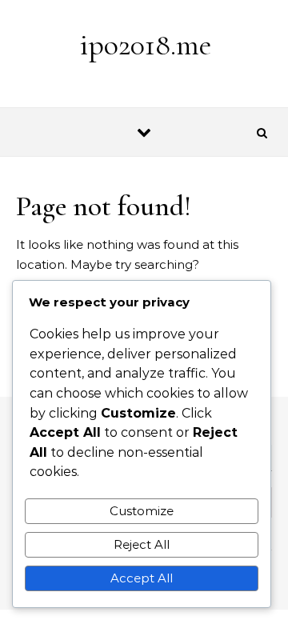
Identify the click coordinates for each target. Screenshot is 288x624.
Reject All (142, 544)
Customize (142, 510)
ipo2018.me (145, 44)
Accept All (141, 578)
